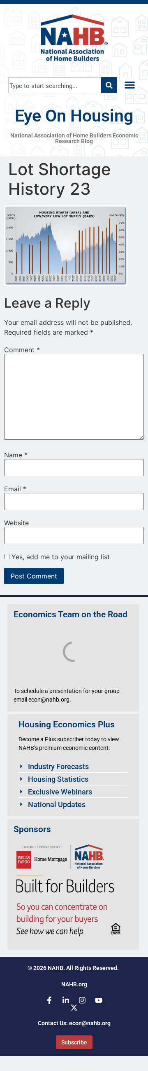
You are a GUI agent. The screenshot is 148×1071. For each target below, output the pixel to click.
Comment (22, 349)
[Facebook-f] (49, 1000)
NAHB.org (74, 984)
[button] (129, 85)
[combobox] (54, 85)
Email (15, 489)
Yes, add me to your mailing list (59, 557)
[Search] (109, 85)
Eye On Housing (74, 116)
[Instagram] (82, 1000)
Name (16, 455)
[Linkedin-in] (65, 1000)
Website (16, 523)
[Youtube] (98, 1000)
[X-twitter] (74, 1007)
